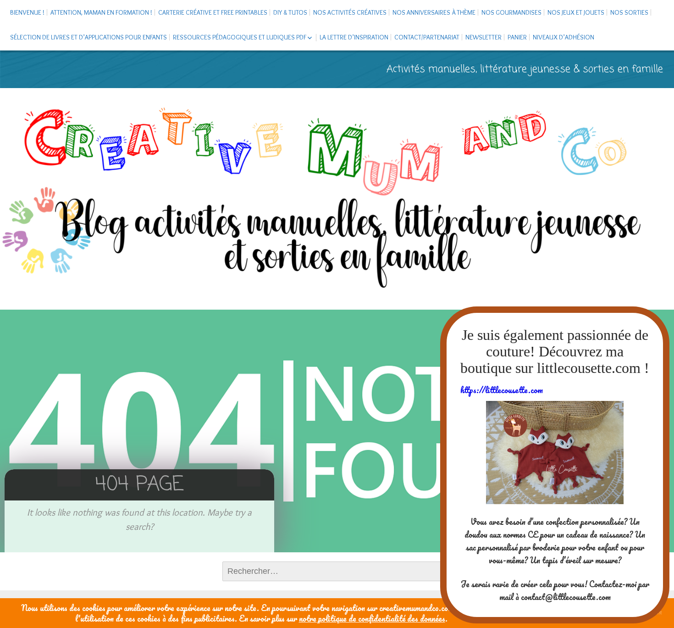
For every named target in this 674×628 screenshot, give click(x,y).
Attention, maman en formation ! (101, 12)
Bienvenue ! (27, 12)
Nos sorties (629, 12)
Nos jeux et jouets (575, 12)
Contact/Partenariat (426, 37)
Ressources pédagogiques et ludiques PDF (239, 37)
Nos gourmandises (511, 12)
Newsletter (483, 37)
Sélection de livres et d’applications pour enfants (88, 37)
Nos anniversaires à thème (433, 12)
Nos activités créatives (350, 12)
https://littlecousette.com (501, 389)
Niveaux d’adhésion (563, 37)
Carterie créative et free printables (212, 12)
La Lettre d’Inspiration (354, 37)
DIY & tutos (290, 12)
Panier (517, 37)
